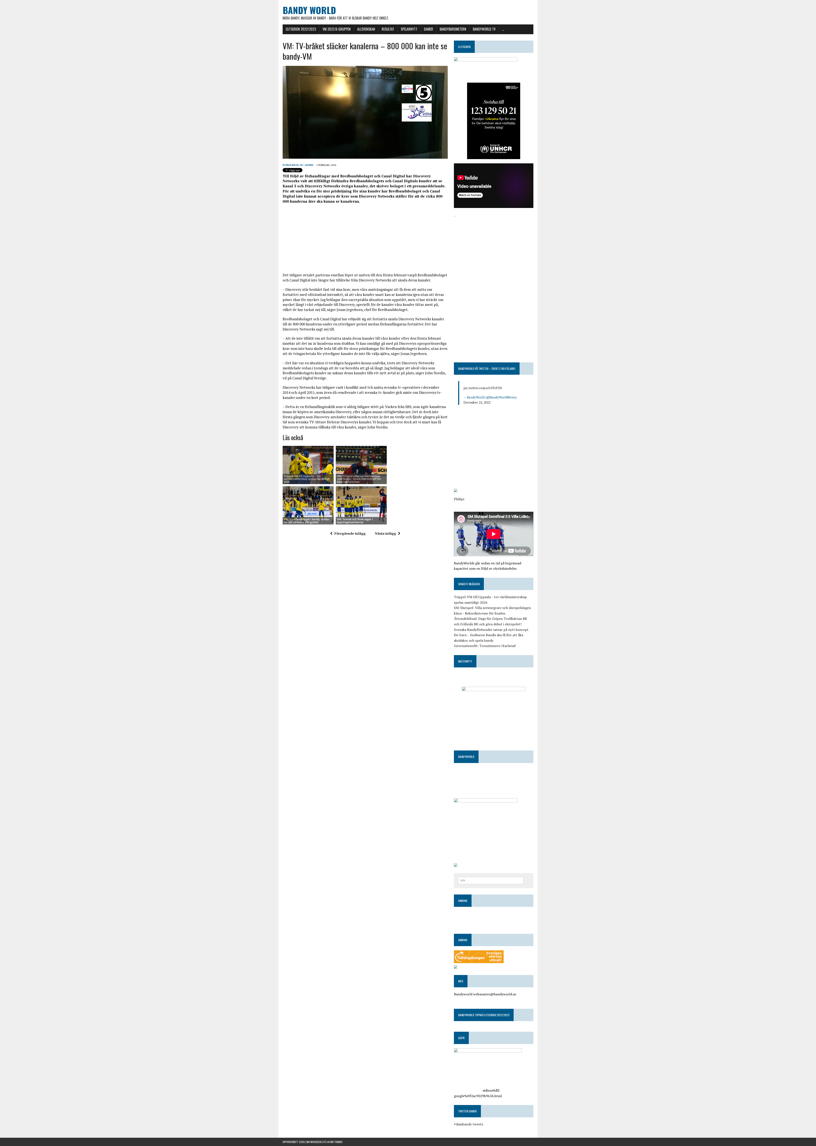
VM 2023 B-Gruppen (337, 29)
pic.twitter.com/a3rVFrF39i (482, 388)
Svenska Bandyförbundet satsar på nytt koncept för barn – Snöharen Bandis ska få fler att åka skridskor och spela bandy (491, 635)
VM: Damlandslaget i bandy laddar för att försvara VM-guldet (307, 520)
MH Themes (336, 1142)
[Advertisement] (365, 238)
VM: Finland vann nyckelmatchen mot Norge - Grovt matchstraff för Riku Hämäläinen (359, 479)
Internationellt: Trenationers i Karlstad (485, 645)
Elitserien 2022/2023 (301, 29)
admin (309, 165)
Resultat (388, 29)
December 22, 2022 (476, 402)
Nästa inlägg (385, 533)
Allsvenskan (366, 29)
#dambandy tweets (468, 1124)
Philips (459, 499)
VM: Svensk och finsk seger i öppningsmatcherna (355, 520)
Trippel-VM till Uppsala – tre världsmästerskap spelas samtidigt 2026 (307, 479)
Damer (428, 29)
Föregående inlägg (350, 533)
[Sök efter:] (491, 880)
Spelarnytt (409, 29)
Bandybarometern (453, 29)
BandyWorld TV (484, 29)
